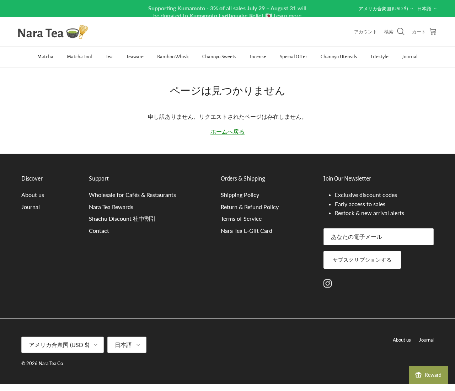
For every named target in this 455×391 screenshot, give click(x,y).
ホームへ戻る (227, 131)
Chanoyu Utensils (339, 56)
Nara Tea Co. (51, 363)
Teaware (135, 56)
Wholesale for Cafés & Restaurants (132, 194)
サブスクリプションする (362, 260)
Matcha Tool (79, 56)
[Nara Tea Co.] (53, 31)
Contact (99, 230)
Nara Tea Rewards (111, 206)
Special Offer (293, 56)
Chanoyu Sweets (219, 56)
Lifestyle (380, 56)
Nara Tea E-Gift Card (246, 230)
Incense (258, 56)
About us (32, 194)
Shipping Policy (240, 194)
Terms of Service (241, 218)
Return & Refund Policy (250, 206)
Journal (410, 56)
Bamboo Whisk (173, 56)
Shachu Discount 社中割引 (122, 218)
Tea (109, 56)
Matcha (45, 56)
